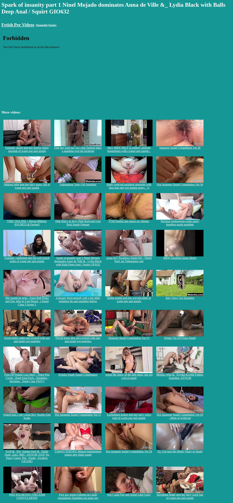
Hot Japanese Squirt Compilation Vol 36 (180, 184)
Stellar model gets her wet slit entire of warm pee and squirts (129, 299)
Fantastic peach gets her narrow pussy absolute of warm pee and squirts (27, 149)
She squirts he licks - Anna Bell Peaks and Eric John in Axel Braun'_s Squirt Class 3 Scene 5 (27, 301)
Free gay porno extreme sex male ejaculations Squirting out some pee (78, 496)
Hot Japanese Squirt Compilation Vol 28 (129, 451)
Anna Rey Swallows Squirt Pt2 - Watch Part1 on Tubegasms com (129, 259)
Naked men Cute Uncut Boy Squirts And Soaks (27, 416)
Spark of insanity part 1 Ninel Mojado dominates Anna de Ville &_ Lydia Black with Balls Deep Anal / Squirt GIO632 (78, 261)
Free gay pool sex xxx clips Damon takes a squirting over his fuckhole (78, 149)
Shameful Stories (46, 25)
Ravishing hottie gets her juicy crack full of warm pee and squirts (180, 496)
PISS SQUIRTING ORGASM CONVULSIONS (27, 496)
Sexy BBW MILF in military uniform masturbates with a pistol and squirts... (129, 149)
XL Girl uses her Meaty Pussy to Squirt (179, 451)
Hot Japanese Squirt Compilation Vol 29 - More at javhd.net (180, 416)
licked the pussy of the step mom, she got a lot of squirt (129, 376)
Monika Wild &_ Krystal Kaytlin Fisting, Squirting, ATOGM (180, 376)
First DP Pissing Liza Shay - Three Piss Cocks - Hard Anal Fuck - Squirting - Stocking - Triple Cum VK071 (27, 378)
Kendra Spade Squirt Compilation (77, 374)
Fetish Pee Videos (17, 24)
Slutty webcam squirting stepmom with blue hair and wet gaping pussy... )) (128, 186)
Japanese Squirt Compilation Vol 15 (128, 338)
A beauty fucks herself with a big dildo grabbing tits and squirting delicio (78, 299)
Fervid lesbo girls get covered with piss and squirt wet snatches (78, 339)
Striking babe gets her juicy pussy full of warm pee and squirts (27, 186)
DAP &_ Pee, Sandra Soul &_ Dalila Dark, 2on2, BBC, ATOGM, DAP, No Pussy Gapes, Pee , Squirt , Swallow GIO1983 (27, 456)
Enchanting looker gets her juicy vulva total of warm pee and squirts (129, 416)
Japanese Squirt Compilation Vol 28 (179, 147)
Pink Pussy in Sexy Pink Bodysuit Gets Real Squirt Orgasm (78, 223)
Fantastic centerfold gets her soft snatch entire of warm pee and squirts (27, 259)
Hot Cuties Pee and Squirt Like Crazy (129, 494)
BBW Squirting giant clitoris (179, 258)
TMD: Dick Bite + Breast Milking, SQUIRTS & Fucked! (27, 223)
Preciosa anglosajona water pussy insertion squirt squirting (180, 223)
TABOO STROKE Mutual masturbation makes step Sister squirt (77, 453)
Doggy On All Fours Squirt (180, 338)
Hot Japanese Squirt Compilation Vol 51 (78, 414)
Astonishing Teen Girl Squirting (78, 184)
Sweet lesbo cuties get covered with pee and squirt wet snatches (27, 339)
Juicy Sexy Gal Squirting (179, 298)
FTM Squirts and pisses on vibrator (129, 221)
